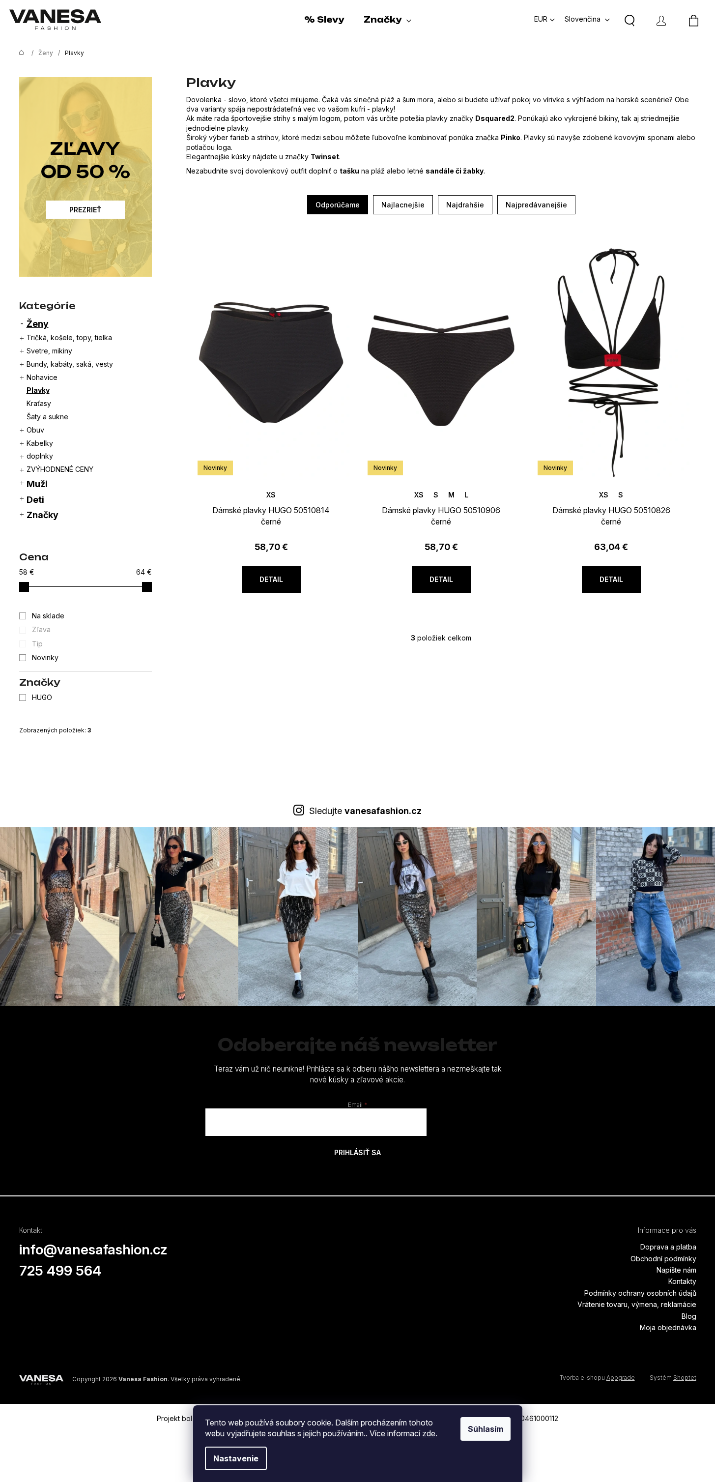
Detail (271, 579)
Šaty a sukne (47, 416)
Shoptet (684, 1377)
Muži (37, 484)
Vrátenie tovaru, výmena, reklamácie (636, 1304)
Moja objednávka (668, 1327)
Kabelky (40, 443)
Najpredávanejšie (536, 205)
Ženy (38, 324)
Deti (35, 499)
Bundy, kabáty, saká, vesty (70, 364)
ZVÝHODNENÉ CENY (60, 469)
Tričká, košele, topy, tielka (69, 337)
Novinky (45, 657)
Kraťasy (39, 403)
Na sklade (48, 615)
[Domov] (19, 53)
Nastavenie (235, 1458)
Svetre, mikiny (49, 351)
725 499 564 (60, 1270)
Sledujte (365, 811)
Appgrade (620, 1377)
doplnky (40, 456)
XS (271, 495)
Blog (689, 1316)
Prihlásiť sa (357, 1152)
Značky (42, 515)
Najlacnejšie (403, 205)
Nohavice (42, 377)
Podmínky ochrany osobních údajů (640, 1293)
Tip (37, 643)
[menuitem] (324, 19)
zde (428, 1433)
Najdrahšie (465, 205)
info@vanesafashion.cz (93, 1249)
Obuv (35, 430)
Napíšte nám (676, 1270)
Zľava (41, 629)
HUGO (43, 697)
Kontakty (682, 1281)
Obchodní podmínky (663, 1258)
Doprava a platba (668, 1247)
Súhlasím (485, 1429)
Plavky (38, 390)
